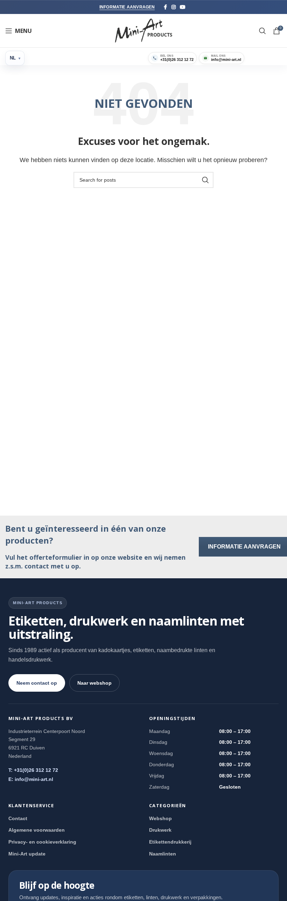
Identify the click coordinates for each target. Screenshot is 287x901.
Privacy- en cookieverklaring (42, 842)
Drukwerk (160, 830)
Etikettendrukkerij (170, 842)
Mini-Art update (27, 854)
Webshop (160, 818)
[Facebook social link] (165, 7)
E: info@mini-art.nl (30, 779)
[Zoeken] (262, 31)
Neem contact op (36, 683)
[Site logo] (144, 30)
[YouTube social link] (183, 7)
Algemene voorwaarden (36, 830)
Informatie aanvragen (127, 7)
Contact (17, 818)
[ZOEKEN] (205, 180)
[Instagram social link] (173, 7)
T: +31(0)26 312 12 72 (33, 770)
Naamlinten (162, 854)
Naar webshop (94, 683)
